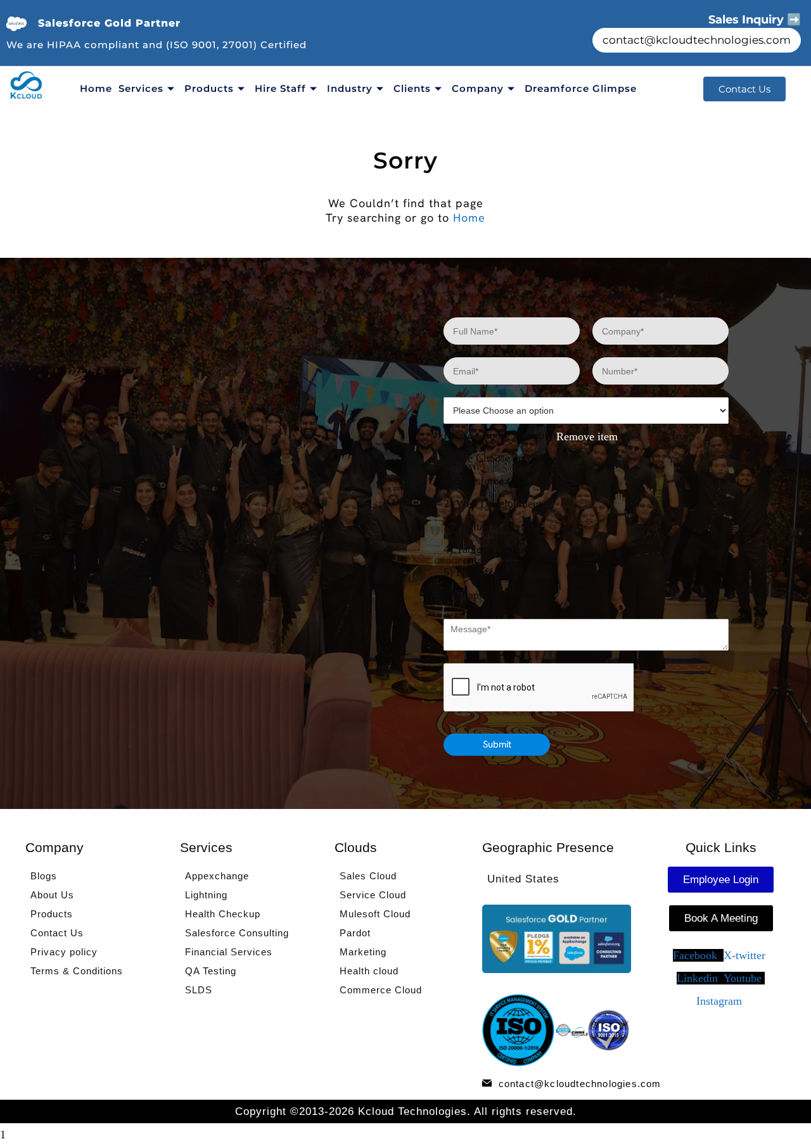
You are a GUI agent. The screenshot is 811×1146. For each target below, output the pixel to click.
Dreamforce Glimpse (581, 88)
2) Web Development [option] (493, 503)
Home (96, 88)
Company (478, 88)
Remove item (587, 436)
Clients (412, 88)
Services (140, 88)
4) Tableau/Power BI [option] (491, 549)
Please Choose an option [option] (500, 458)
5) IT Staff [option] (468, 572)
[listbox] (586, 501)
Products (209, 88)
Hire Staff (280, 88)
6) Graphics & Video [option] (492, 595)
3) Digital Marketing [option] (491, 526)
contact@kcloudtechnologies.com (697, 40)
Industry (350, 88)
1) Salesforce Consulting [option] (500, 480)
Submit (497, 744)
